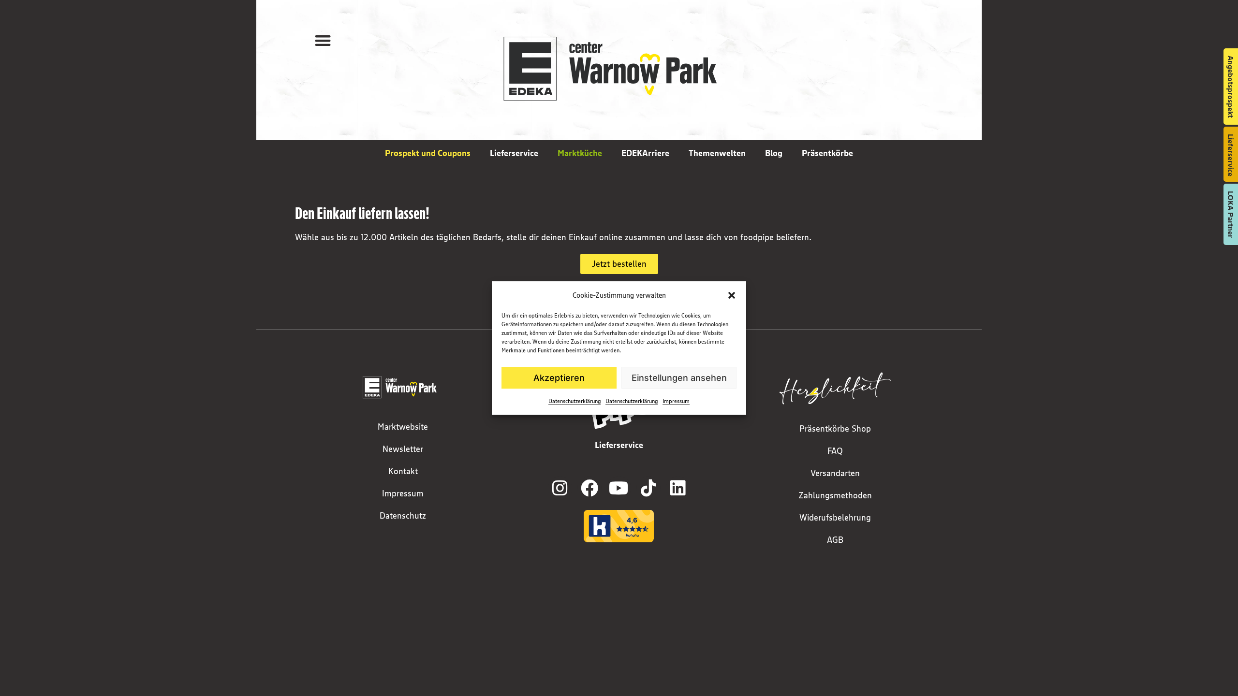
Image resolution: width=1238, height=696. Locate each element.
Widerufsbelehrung (835, 517)
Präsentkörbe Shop (835, 428)
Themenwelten (717, 153)
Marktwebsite (403, 426)
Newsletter (403, 449)
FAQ (835, 451)
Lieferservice (514, 153)
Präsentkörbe (827, 153)
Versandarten (835, 473)
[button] (732, 295)
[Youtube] (619, 488)
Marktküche (580, 153)
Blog (773, 153)
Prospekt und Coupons (428, 153)
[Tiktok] (648, 488)
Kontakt (403, 471)
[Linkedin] (678, 488)
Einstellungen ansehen (679, 378)
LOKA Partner (1231, 214)
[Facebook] (589, 488)
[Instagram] (560, 488)
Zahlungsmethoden (835, 495)
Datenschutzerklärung (574, 401)
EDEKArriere (645, 153)
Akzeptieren (559, 378)
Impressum (676, 401)
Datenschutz (403, 515)
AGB (835, 540)
